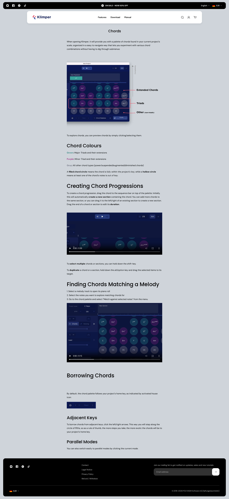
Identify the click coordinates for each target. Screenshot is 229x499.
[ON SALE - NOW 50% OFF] (114, 5)
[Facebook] (13, 5)
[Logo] (41, 17)
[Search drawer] (182, 17)
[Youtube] (19, 5)
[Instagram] (7, 5)
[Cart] (195, 17)
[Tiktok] (25, 5)
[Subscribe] (215, 472)
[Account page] (189, 17)
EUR (15, 491)
